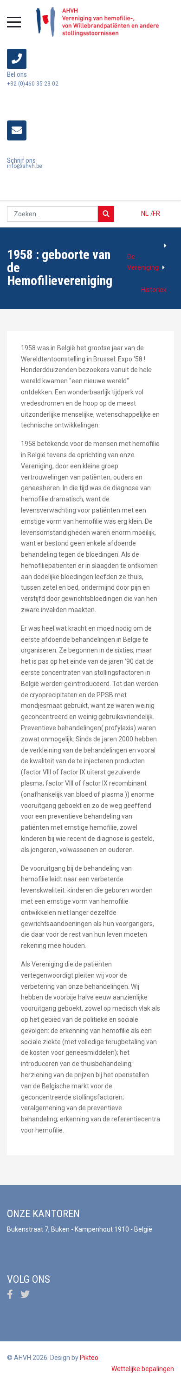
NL (145, 213)
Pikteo (89, 1357)
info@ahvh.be (24, 166)
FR (156, 213)
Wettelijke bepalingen (142, 1369)
